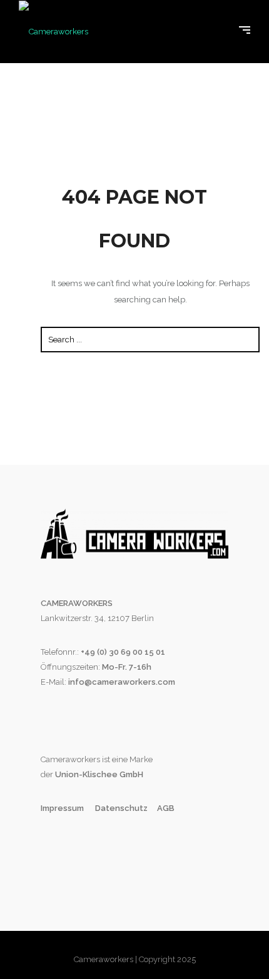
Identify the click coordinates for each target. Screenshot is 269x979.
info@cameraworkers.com (121, 682)
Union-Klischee (85, 774)
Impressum (63, 808)
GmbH (130, 774)
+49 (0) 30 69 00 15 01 (123, 652)
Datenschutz (121, 808)
